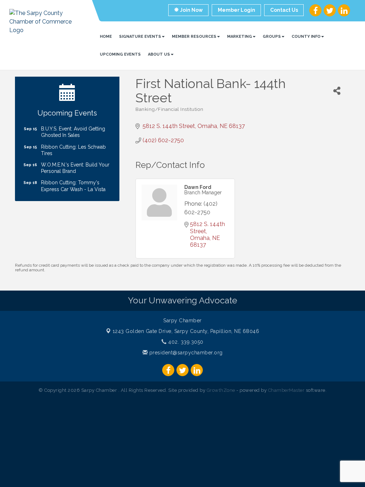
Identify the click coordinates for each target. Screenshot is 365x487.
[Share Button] (337, 91)
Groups (272, 36)
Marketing (239, 36)
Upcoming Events (120, 54)
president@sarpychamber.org (185, 352)
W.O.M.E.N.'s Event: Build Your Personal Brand (75, 164)
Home (106, 36)
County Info (306, 36)
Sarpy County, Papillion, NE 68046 (186, 331)
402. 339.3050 (185, 342)
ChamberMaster (286, 390)
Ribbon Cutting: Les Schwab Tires (73, 146)
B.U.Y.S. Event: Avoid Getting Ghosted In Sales (73, 128)
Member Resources (194, 36)
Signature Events (140, 36)
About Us (159, 54)
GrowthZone (221, 390)
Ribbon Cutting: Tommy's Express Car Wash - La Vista (73, 182)
